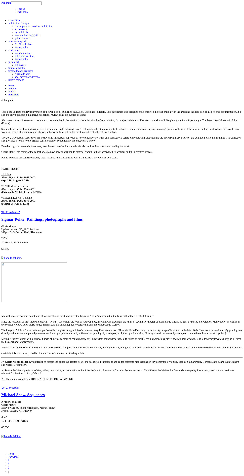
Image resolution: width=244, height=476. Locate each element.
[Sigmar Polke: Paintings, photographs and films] (34, 301)
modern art (13, 50)
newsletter (13, 94)
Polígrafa (6, 2)
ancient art (13, 62)
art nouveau (21, 29)
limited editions (16, 79)
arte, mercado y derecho (27, 76)
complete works (16, 68)
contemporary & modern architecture (34, 26)
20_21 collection (23, 44)
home (11, 85)
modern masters (23, 53)
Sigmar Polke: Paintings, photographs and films (42, 219)
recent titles (14, 20)
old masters (20, 65)
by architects (21, 32)
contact (11, 91)
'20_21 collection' (10, 212)
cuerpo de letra (22, 74)
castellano (22, 11)
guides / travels (22, 38)
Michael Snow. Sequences (23, 395)
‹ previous (13, 456)
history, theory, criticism (20, 71)
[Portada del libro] (11, 257)
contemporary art (17, 41)
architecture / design (18, 23)
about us (12, 88)
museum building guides (27, 35)
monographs (21, 47)
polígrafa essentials (24, 56)
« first (11, 453)
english (21, 8)
